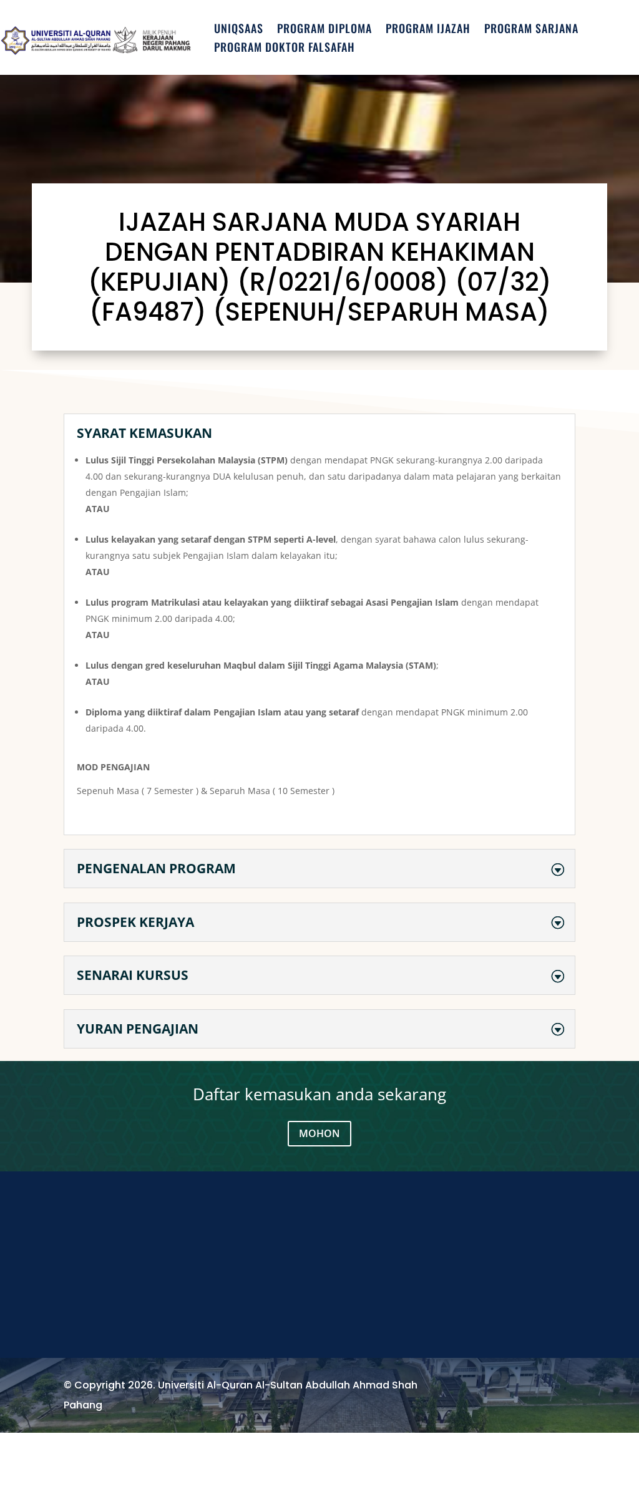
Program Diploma (324, 30)
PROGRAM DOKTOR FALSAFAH (284, 48)
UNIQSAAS (238, 30)
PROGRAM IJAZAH (428, 30)
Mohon (319, 1133)
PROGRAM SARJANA (531, 30)
